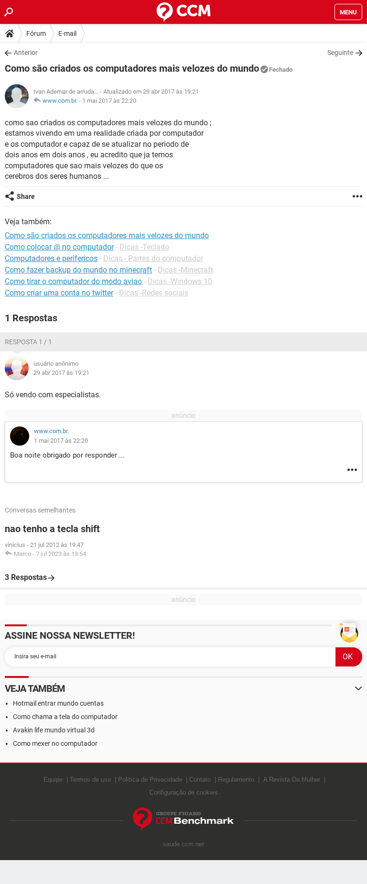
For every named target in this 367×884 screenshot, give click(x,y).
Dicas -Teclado (144, 246)
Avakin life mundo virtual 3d (54, 730)
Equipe (53, 779)
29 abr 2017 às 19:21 (61, 372)
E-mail (67, 33)
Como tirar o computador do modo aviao (73, 281)
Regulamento (236, 779)
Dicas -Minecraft (185, 269)
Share (26, 196)
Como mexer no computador (55, 743)
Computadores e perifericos (51, 258)
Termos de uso (90, 779)
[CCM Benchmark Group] (183, 819)
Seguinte (340, 52)
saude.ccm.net (183, 844)
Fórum (36, 33)
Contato (200, 779)
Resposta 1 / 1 (28, 342)
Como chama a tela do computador (65, 716)
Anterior (26, 52)
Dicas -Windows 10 (180, 281)
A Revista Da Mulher (291, 779)
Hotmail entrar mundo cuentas (58, 703)
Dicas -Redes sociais (153, 292)
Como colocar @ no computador (59, 246)
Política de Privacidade (150, 779)
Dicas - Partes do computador (153, 258)
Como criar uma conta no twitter (59, 292)
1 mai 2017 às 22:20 (109, 100)
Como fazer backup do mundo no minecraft (78, 269)
